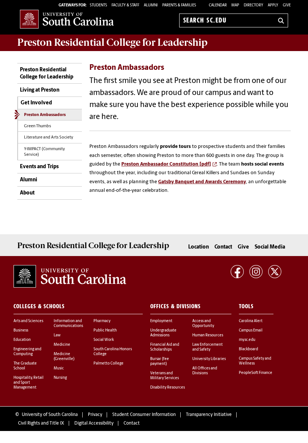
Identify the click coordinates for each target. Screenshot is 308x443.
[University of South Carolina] (70, 276)
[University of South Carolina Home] (67, 19)
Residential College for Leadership (112, 42)
